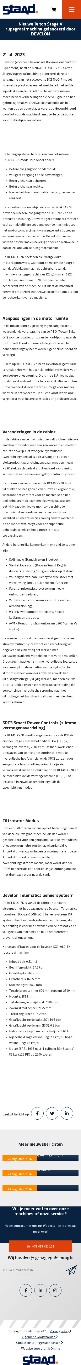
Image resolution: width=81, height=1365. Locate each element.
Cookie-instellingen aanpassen (38, 1343)
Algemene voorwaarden (39, 1337)
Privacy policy (60, 1331)
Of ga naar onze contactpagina (40, 1258)
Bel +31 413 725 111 (40, 1246)
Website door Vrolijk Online (40, 1348)
